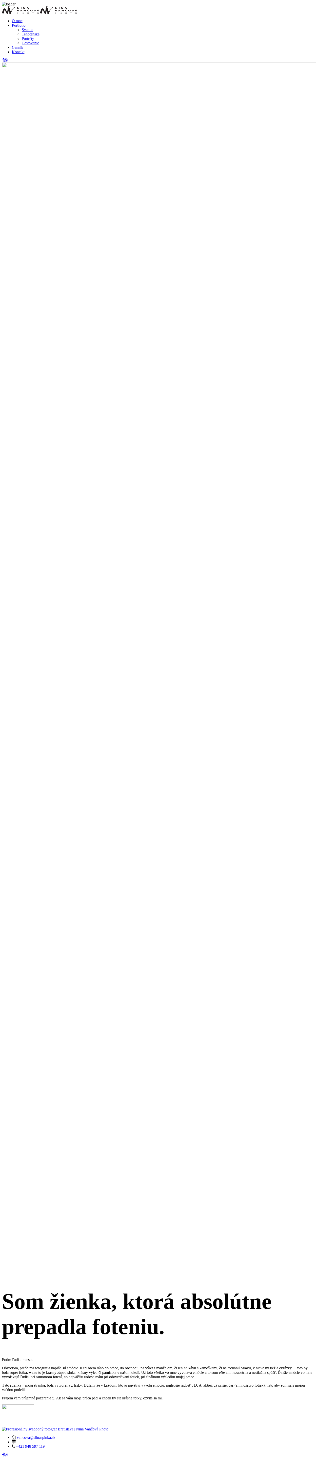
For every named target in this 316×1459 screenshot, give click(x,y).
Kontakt (18, 52)
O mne (17, 21)
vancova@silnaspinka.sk (36, 1437)
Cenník (17, 47)
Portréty (28, 38)
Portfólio (18, 25)
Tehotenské (31, 34)
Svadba (27, 30)
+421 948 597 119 (30, 1446)
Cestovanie (30, 43)
